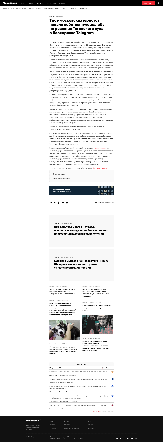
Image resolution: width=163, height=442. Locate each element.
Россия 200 (91, 424)
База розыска (92, 428)
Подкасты (62, 3)
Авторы (52, 424)
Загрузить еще (81, 364)
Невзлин (6, 8)
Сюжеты (32, 3)
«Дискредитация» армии (51, 8)
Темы (51, 421)
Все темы (83, 8)
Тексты (48, 3)
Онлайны (40, 3)
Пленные (64, 8)
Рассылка (67, 424)
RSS (67, 421)
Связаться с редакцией (106, 202)
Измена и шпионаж (35, 8)
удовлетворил (100, 148)
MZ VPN (90, 421)
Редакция (53, 428)
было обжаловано (100, 168)
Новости (24, 3)
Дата (54, 3)
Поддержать (148, 3)
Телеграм (52, 36)
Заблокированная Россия (61, 178)
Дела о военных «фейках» (19, 8)
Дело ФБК (72, 8)
